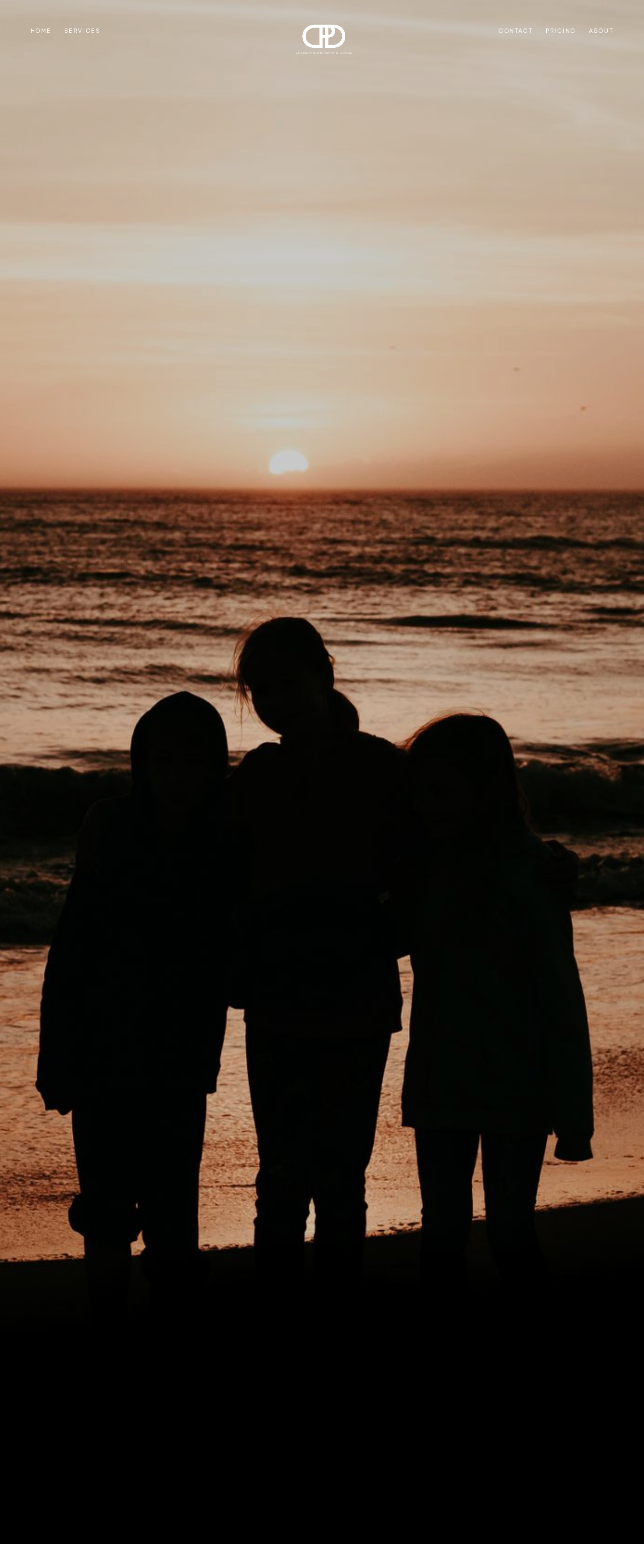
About (601, 30)
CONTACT (516, 30)
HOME (41, 30)
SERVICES (82, 30)
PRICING (561, 30)
